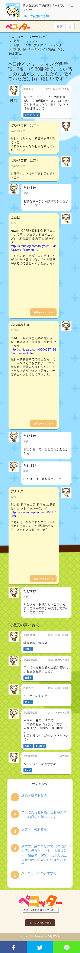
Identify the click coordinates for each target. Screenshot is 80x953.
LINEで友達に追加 (35, 16)
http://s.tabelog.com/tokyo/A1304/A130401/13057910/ (33, 248)
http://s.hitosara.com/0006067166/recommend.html (33, 351)
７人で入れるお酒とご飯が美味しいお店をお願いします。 (43, 814)
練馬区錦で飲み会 (34, 795)
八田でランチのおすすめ (39, 873)
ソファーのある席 (34, 829)
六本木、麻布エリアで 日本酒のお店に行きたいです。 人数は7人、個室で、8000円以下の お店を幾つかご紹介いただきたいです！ (44, 855)
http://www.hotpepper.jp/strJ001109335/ (34, 514)
